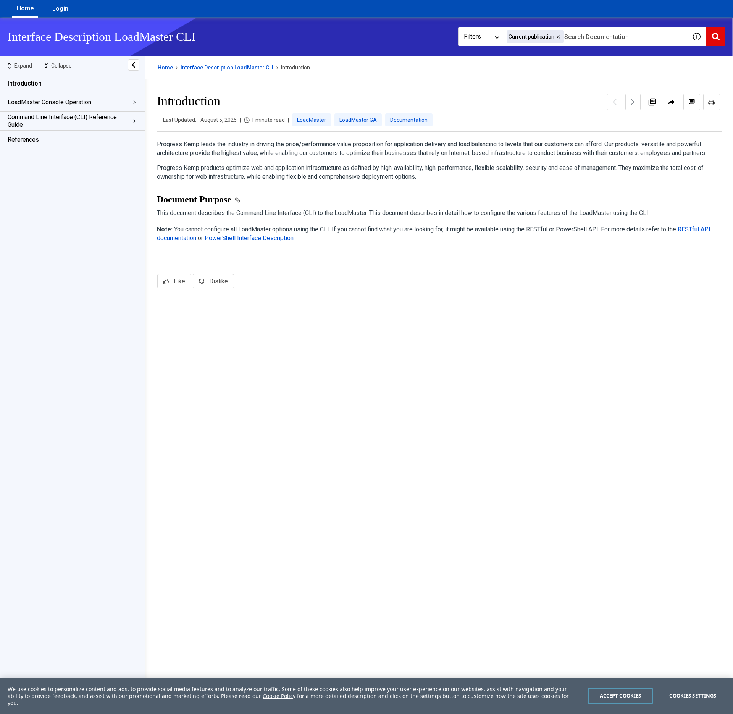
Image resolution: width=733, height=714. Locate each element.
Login (60, 8)
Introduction (25, 83)
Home (25, 8)
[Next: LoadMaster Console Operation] (633, 102)
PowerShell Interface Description (249, 238)
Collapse (61, 66)
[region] (366, 696)
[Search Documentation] (715, 36)
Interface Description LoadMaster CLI (227, 68)
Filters (472, 36)
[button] (558, 37)
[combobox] (596, 36)
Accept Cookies (620, 695)
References (23, 139)
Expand (23, 66)
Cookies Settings (692, 695)
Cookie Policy (279, 695)
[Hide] (133, 65)
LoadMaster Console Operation (49, 102)
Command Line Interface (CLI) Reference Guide (62, 120)
